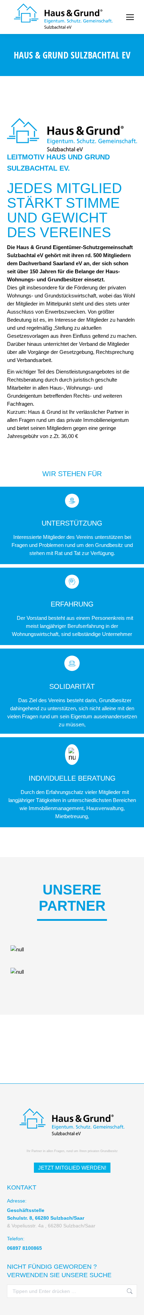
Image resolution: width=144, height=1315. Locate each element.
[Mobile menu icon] (130, 17)
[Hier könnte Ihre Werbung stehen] (72, 972)
